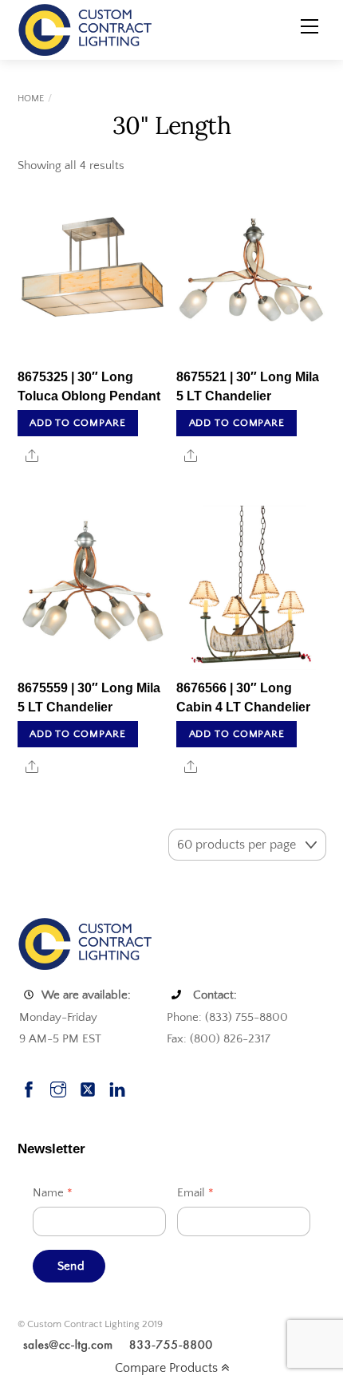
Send (71, 1266)
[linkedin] (117, 1087)
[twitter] (88, 1087)
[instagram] (58, 1087)
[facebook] (29, 1087)
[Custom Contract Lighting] (85, 29)
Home (31, 98)
